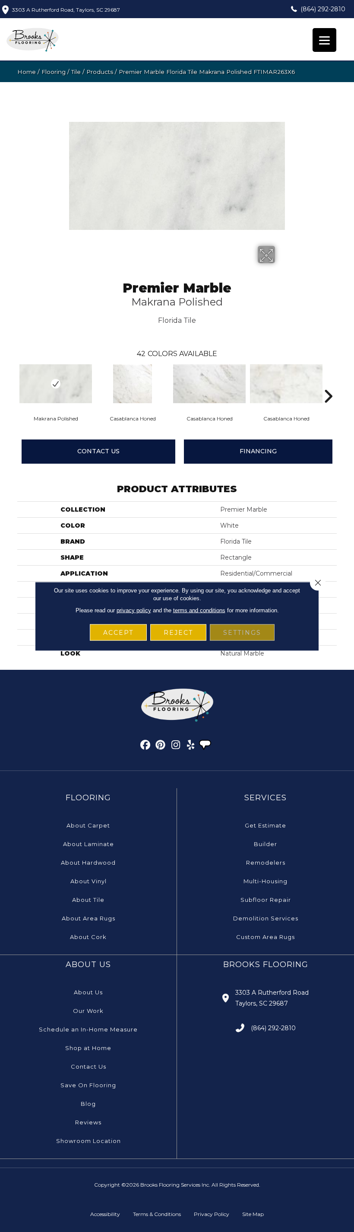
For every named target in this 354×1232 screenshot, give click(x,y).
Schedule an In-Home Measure (88, 1029)
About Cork (88, 936)
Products (99, 71)
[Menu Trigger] (324, 40)
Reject (178, 632)
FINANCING (258, 451)
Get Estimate (265, 825)
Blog (88, 1103)
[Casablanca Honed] (132, 383)
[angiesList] (206, 746)
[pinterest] (161, 746)
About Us (88, 992)
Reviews (88, 1122)
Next (328, 383)
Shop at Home (88, 1047)
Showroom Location (88, 1140)
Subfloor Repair (265, 899)
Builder (265, 843)
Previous (12, 383)
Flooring (53, 71)
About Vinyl (88, 881)
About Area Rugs (88, 918)
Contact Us (98, 451)
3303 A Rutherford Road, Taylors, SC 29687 (66, 9)
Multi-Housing (265, 881)
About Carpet (88, 825)
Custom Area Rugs (265, 936)
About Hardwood (88, 862)
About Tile (88, 899)
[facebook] (145, 746)
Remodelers (265, 862)
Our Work (88, 1010)
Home (26, 71)
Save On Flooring (88, 1085)
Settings (242, 632)
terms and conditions (199, 610)
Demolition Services (265, 918)
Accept (118, 632)
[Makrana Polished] (55, 383)
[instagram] (176, 746)
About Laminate (88, 843)
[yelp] (191, 746)
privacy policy (134, 610)
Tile (76, 71)
